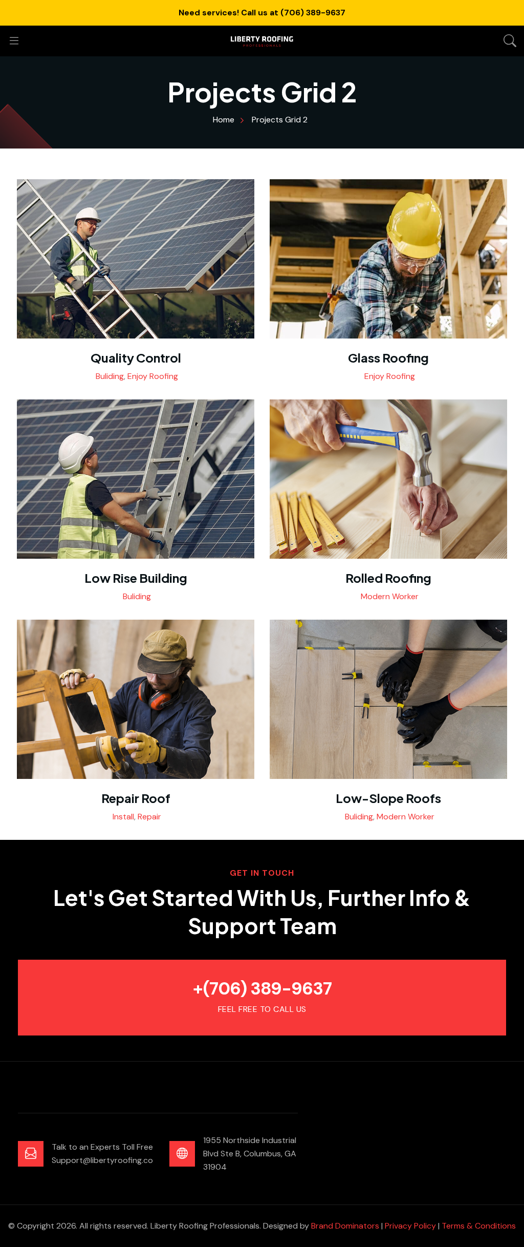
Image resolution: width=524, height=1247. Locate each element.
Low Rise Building (135, 578)
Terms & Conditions (479, 1225)
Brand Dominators (345, 1225)
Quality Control (136, 357)
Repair (149, 816)
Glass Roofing (388, 357)
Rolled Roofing (388, 578)
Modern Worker (390, 596)
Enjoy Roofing (152, 376)
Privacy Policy (410, 1225)
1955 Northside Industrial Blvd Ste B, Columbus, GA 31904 (249, 1153)
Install (123, 816)
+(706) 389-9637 (262, 988)
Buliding (110, 376)
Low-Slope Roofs (388, 798)
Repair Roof (135, 798)
